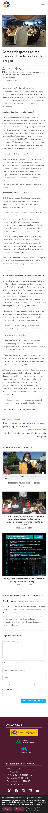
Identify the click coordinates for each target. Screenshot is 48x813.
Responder (35, 601)
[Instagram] (23, 791)
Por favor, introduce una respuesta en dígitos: (20, 684)
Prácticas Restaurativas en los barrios (24, 483)
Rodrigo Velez (9, 601)
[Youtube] (37, 791)
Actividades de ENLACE (16, 72)
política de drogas (17, 409)
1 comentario (11, 80)
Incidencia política (36, 72)
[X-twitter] (9, 791)
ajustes (39, 804)
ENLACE (9, 69)
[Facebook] (16, 791)
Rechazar (19, 809)
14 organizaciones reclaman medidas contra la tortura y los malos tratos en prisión (24, 580)
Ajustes (30, 809)
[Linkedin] (30, 791)
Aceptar (7, 809)
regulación (30, 409)
